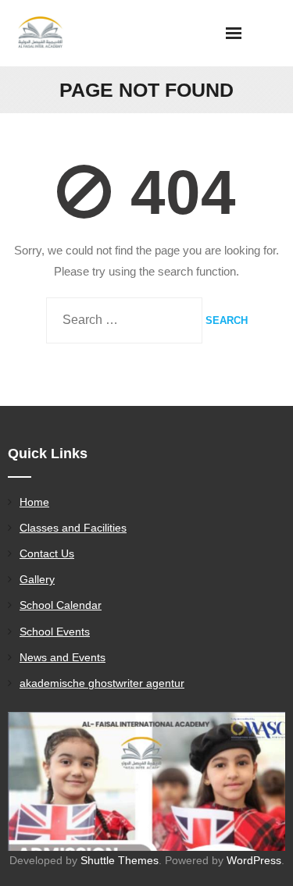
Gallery (37, 579)
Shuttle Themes (119, 860)
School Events (55, 631)
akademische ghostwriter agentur (102, 683)
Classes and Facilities (73, 527)
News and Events (62, 657)
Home (34, 502)
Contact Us (47, 553)
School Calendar (61, 605)
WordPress (254, 860)
